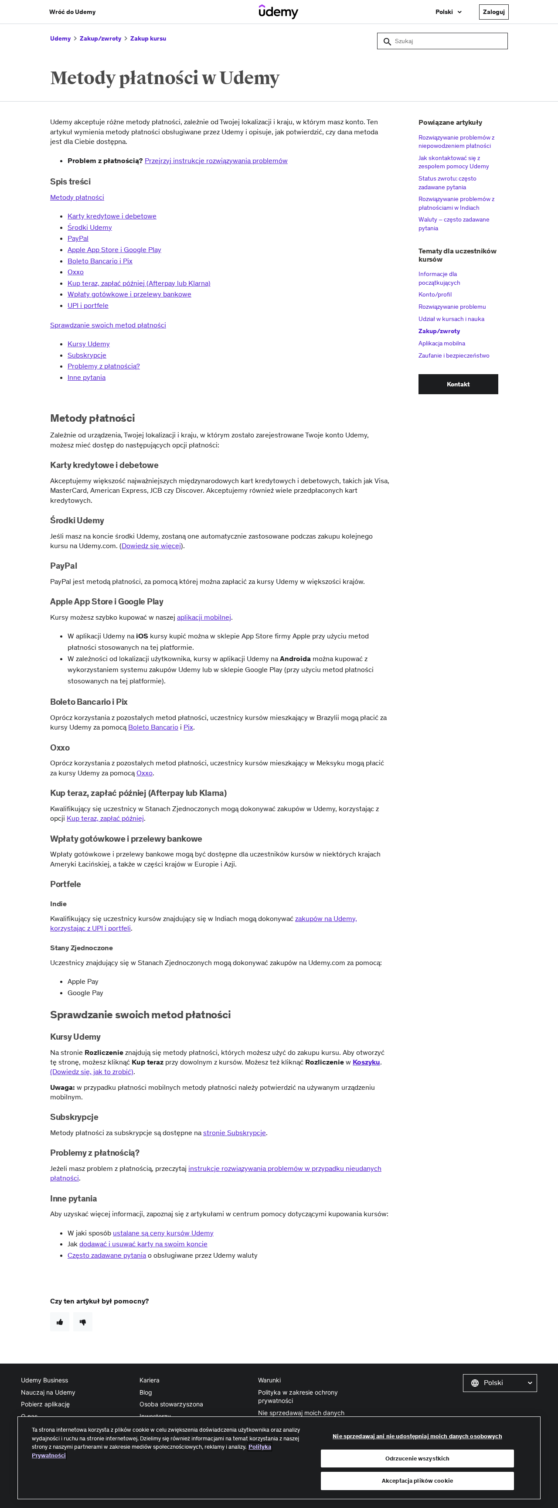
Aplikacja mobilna (441, 343)
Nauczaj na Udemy (48, 1392)
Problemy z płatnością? (104, 366)
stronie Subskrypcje (234, 1132)
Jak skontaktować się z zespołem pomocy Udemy (453, 162)
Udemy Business (44, 1380)
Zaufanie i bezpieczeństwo (454, 355)
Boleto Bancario (153, 727)
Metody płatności (77, 197)
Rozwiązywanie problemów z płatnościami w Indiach (456, 203)
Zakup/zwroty (100, 38)
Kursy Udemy (89, 343)
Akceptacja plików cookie (417, 1480)
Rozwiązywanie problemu (452, 306)
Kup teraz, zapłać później (105, 818)
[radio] (59, 1321)
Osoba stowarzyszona (171, 1404)
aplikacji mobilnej (204, 617)
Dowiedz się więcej (151, 545)
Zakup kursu (148, 38)
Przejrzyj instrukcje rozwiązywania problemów (216, 160)
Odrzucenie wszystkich (417, 1458)
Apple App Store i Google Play (114, 249)
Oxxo (76, 271)
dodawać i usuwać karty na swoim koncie (143, 1243)
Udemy (60, 38)
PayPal (78, 238)
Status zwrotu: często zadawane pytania (447, 182)
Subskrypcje (87, 355)
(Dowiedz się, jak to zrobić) (91, 1071)
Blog (146, 1392)
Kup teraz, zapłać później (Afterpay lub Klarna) (139, 283)
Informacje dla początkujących (439, 278)
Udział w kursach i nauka (451, 319)
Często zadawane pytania (107, 1255)
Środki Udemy (90, 227)
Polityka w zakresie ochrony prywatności (298, 1397)
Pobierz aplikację (45, 1404)
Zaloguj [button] (494, 12)
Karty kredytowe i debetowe (112, 216)
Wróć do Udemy (72, 12)
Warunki (269, 1380)
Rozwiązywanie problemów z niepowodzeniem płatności (456, 141)
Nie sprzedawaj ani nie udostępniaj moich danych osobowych (417, 1436)
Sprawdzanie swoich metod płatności (108, 325)
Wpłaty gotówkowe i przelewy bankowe (129, 294)
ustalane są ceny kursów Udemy (163, 1232)
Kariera (150, 1380)
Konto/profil (435, 294)
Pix (188, 727)
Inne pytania (86, 377)
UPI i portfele (88, 305)
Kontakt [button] (458, 384)
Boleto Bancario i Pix (100, 260)
